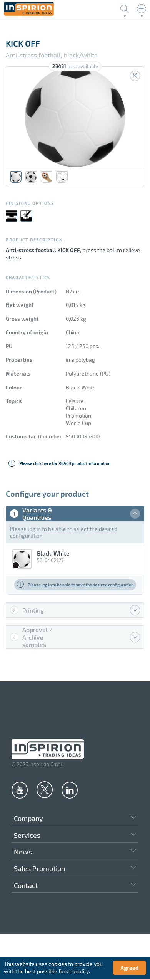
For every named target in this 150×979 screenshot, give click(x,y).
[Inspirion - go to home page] (29, 13)
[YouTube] (20, 790)
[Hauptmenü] (141, 8)
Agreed (129, 967)
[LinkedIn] (70, 790)
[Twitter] (45, 789)
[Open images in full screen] (135, 76)
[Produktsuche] (124, 8)
